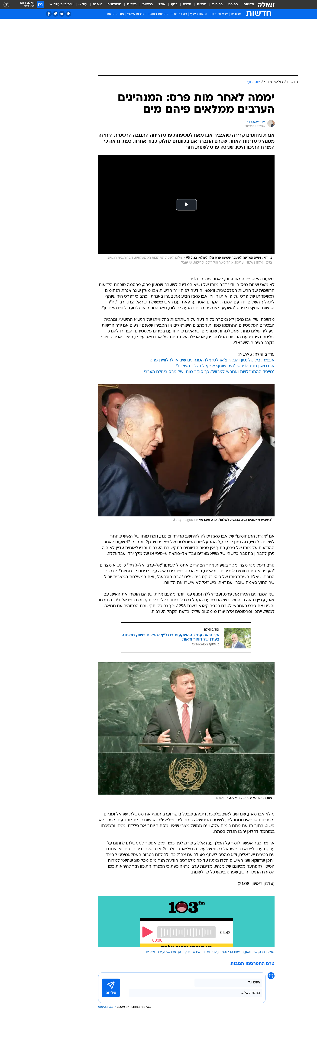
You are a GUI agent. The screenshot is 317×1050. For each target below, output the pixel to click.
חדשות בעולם (158, 14)
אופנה (97, 4)
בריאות (147, 4)
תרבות (202, 4)
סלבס (187, 4)
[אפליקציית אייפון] (62, 14)
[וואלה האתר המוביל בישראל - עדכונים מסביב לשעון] (266, 4)
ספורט (233, 4)
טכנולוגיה (114, 4)
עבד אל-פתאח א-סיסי (201, 952)
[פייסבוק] (49, 14)
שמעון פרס (267, 952)
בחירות (217, 4)
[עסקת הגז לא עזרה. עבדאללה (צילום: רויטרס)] (186, 732)
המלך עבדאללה (173, 952)
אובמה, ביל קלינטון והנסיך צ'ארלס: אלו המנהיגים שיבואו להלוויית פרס (212, 360)
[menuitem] (246, 4)
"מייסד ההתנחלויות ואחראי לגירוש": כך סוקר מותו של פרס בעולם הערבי (209, 372)
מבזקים (236, 14)
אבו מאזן (251, 952)
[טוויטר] (55, 14)
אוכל (161, 4)
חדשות (248, 4)
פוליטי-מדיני (179, 14)
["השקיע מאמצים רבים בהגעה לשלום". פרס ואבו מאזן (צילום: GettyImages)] (186, 454)
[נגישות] (6, 5)
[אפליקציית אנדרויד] (68, 14)
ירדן (159, 952)
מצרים (150, 952)
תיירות (132, 4)
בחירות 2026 (136, 14)
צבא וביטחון (219, 14)
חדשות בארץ (199, 14)
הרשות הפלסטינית (231, 952)
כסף (174, 4)
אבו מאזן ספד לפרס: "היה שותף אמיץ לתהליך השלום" (225, 366)
